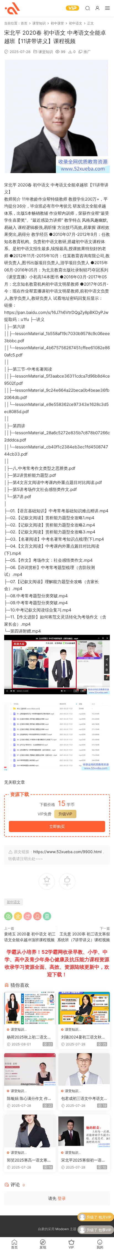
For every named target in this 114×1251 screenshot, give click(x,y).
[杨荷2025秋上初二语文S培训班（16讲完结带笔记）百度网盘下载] (30, 1008)
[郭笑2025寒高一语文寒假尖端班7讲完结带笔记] (30, 1131)
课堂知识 (45, 51)
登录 (62, 1198)
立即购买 (57, 826)
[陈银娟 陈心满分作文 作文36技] (30, 1069)
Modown (62, 1229)
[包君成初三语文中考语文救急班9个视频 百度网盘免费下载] (84, 1069)
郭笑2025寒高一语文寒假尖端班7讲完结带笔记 (29, 1160)
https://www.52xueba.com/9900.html (67, 851)
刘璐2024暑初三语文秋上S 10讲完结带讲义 (83, 1037)
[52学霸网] (12, 8)
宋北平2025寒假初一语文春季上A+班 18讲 (83, 1160)
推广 (87, 51)
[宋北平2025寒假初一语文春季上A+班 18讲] (84, 1131)
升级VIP (65, 813)
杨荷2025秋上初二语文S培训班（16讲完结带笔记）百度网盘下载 (28, 1037)
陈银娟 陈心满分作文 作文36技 (29, 1098)
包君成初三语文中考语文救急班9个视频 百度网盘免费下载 (82, 1098)
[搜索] (87, 8)
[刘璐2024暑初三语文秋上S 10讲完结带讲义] (84, 1008)
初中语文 (13, 902)
